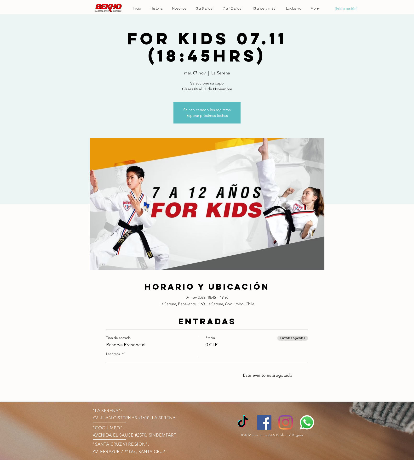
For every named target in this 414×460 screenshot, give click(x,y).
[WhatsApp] (307, 422)
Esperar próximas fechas (207, 115)
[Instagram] (285, 422)
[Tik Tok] (243, 422)
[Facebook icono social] (264, 422)
